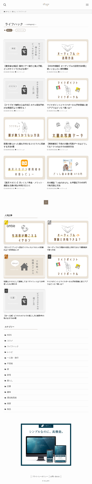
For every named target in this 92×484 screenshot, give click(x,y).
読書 (9, 386)
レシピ (10, 352)
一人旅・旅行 (13, 358)
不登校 (10, 363)
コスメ (10, 341)
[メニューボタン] (87, 5)
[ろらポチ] (46, 5)
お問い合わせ (55, 476)
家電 (9, 375)
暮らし (9, 30)
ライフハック (13, 346)
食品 (9, 409)
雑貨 (9, 403)
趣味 (9, 392)
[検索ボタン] (5, 5)
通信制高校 (12, 398)
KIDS (9, 335)
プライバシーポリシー (40, 476)
